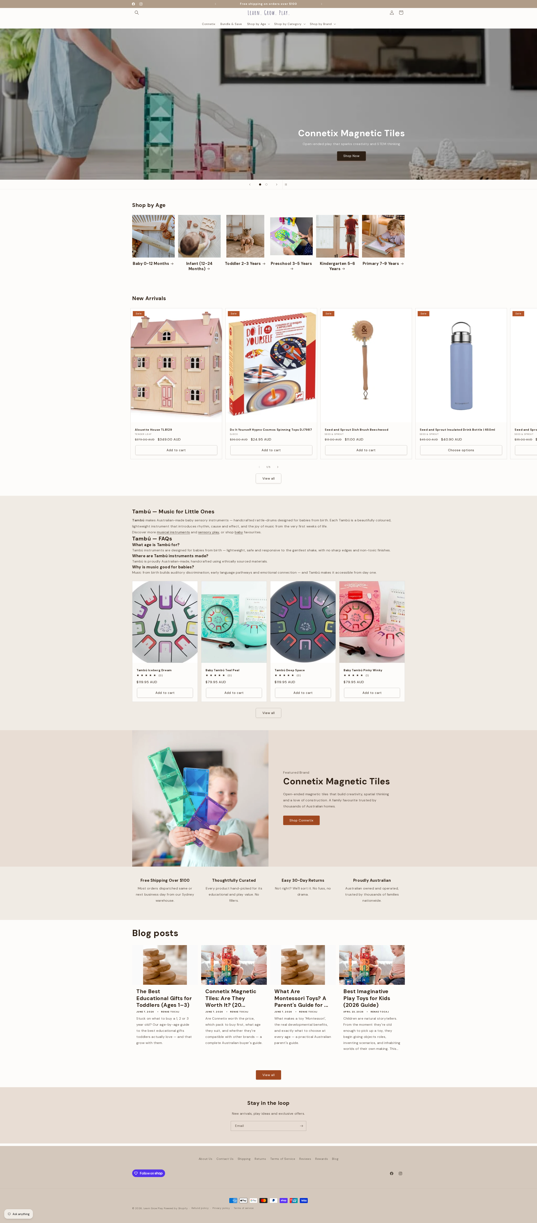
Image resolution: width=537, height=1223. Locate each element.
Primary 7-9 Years (381, 263)
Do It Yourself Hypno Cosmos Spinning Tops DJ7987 (271, 430)
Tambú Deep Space (290, 670)
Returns (260, 1159)
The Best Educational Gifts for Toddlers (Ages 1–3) (164, 998)
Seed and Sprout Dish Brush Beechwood (356, 430)
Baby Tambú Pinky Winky (363, 670)
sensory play (208, 532)
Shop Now (48, 156)
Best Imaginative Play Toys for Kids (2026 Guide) (366, 998)
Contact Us (224, 1159)
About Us (205, 1159)
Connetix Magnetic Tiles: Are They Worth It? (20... (231, 998)
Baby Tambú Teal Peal (223, 670)
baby (239, 532)
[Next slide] (276, 184)
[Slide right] (277, 467)
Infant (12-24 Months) (199, 266)
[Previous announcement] (215, 4)
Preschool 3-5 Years (291, 263)
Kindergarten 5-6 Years (337, 266)
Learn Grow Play (153, 1208)
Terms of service (243, 1208)
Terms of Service (282, 1159)
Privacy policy (221, 1208)
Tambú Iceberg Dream (154, 670)
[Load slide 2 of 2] (266, 184)
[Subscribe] (301, 1126)
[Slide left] (259, 467)
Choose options (461, 450)
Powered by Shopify (176, 1208)
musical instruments (173, 532)
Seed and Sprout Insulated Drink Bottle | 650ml (457, 430)
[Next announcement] (321, 4)
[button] (136, 12)
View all (268, 478)
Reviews (305, 1159)
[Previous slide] (249, 184)
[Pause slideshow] (287, 184)
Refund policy (200, 1208)
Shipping (244, 1159)
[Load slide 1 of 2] (260, 184)
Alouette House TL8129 (153, 430)
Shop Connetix (301, 820)
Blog (335, 1159)
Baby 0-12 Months (151, 263)
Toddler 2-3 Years (243, 263)
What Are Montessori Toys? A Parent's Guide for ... (301, 998)
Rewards (321, 1159)
